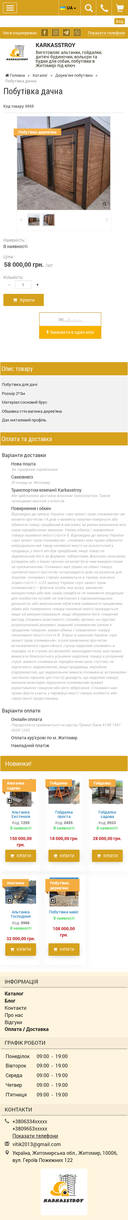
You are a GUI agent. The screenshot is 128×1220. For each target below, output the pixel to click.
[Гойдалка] (63, 792)
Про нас (14, 1015)
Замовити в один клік (71, 332)
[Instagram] (55, 32)
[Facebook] (44, 32)
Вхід (119, 21)
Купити (25, 300)
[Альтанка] (20, 891)
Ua (70, 8)
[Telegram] (66, 32)
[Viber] (77, 32)
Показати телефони (106, 33)
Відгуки (13, 1022)
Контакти (15, 1007)
